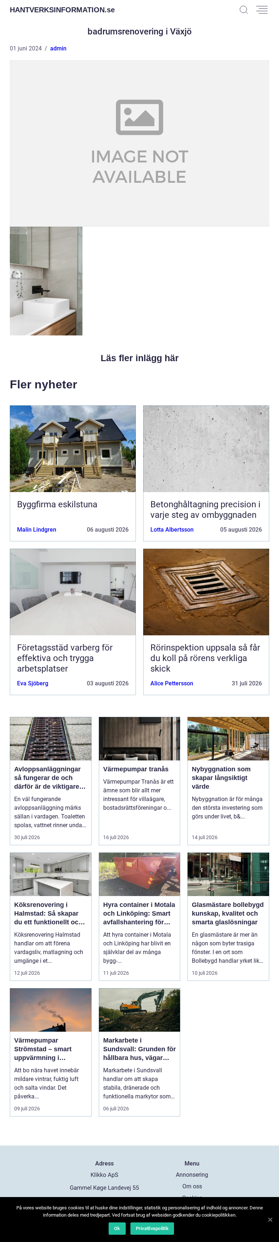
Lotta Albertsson (172, 529)
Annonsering (192, 1174)
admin (58, 48)
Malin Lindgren (36, 529)
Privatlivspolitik (152, 1228)
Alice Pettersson (171, 683)
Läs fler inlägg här (140, 358)
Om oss (192, 1186)
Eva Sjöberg (32, 683)
